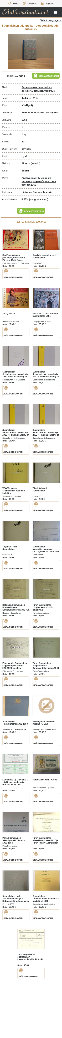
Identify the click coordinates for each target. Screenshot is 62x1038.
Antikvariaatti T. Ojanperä (36, 177)
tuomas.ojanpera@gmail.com (39, 181)
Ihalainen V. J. (30, 98)
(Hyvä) (29, 105)
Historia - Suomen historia (37, 192)
